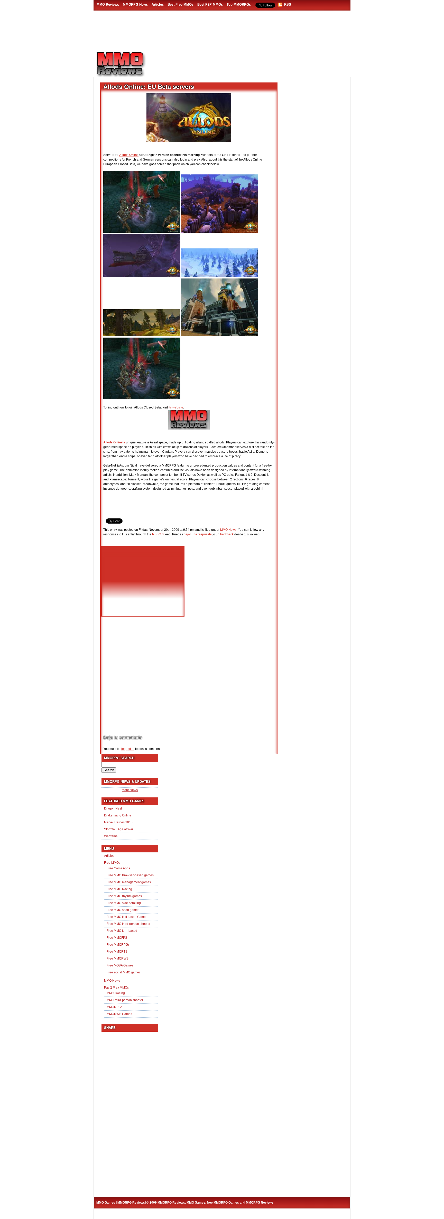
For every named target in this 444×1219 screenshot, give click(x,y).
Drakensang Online (117, 815)
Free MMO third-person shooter (128, 924)
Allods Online (128, 155)
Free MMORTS (117, 951)
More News (130, 790)
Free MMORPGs (118, 944)
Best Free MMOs (180, 4)
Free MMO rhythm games (124, 896)
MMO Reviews (108, 4)
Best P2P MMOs (210, 4)
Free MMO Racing (119, 889)
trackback (227, 534)
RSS (287, 4)
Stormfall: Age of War (118, 829)
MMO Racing (116, 993)
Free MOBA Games (120, 965)
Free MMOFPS (117, 937)
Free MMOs (112, 862)
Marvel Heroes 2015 (118, 822)
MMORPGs (114, 1007)
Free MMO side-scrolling (124, 903)
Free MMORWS (117, 958)
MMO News (228, 530)
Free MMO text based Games (127, 917)
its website (176, 407)
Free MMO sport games (123, 910)
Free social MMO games (124, 972)
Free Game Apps (118, 868)
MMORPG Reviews (128, 64)
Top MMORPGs (239, 4)
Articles (158, 4)
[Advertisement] (251, 61)
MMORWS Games (119, 1014)
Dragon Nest (113, 808)
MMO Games (105, 1202)
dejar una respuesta (198, 534)
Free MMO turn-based (122, 931)
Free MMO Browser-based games (130, 875)
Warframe (111, 836)
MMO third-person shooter (125, 1000)
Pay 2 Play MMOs (116, 987)
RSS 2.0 (158, 534)
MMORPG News (135, 4)
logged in (127, 749)
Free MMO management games (129, 882)
